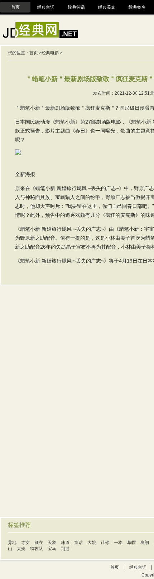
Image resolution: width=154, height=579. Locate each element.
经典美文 (106, 7)
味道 (65, 542)
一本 (118, 542)
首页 (15, 7)
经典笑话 (76, 7)
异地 (12, 542)
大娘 (91, 542)
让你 (105, 542)
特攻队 (36, 548)
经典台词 (45, 7)
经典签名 (137, 7)
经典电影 (50, 52)
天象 (52, 542)
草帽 (131, 542)
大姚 (21, 548)
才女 (25, 542)
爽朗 (144, 542)
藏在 (38, 542)
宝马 (52, 548)
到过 (65, 548)
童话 (78, 542)
